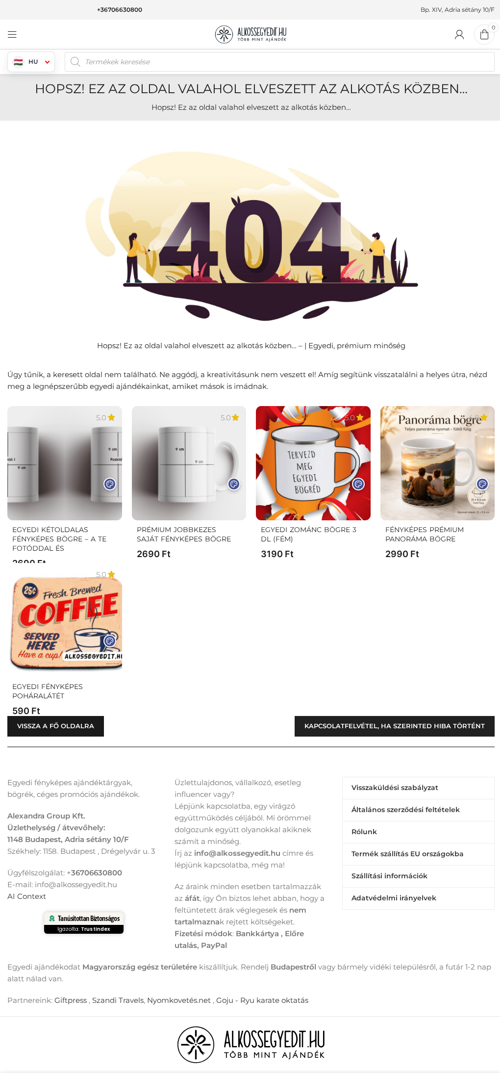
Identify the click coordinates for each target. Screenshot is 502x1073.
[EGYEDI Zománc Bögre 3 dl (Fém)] (313, 463)
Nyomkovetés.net (179, 1000)
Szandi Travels (118, 1000)
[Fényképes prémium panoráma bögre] (437, 463)
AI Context (26, 896)
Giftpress (70, 1000)
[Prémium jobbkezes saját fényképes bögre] (189, 463)
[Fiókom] (459, 34)
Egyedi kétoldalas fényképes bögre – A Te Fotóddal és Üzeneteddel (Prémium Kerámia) (59, 548)
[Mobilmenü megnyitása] (12, 34)
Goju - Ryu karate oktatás (262, 1000)
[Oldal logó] (251, 33)
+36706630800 (119, 9)
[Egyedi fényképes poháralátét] (64, 620)
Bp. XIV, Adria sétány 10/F (458, 9)
